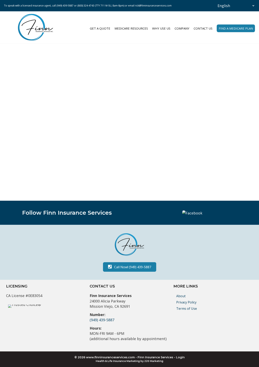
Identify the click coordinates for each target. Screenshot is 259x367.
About (181, 296)
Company (182, 28)
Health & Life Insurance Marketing (118, 361)
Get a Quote (100, 28)
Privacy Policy (186, 302)
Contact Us (203, 28)
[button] (192, 212)
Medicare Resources (131, 28)
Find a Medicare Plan (236, 28)
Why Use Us (161, 28)
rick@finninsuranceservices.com (153, 5)
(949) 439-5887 (64, 5)
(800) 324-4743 (85, 5)
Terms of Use (186, 308)
